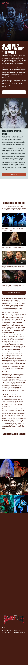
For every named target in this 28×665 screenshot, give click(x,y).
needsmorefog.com (19, 632)
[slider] (14, 244)
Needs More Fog (19, 69)
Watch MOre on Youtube (14, 292)
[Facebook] (2, 627)
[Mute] (22, 224)
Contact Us (14, 174)
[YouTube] (4, 627)
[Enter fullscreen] (25, 224)
